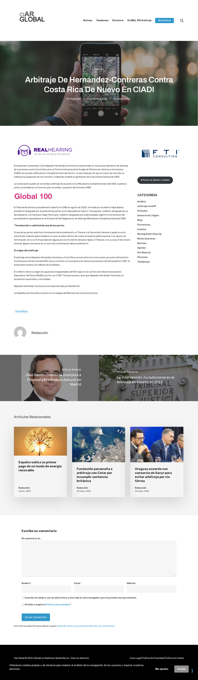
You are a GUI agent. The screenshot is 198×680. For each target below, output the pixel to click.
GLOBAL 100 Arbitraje (139, 20)
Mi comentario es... (32, 538)
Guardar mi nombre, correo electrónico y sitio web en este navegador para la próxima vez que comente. (81, 598)
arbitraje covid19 (146, 206)
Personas (142, 257)
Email (78, 583)
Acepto (181, 669)
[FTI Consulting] (161, 165)
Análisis (141, 201)
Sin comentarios (122, 98)
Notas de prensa (146, 238)
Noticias (87, 20)
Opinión (141, 248)
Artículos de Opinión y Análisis (155, 180)
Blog (139, 220)
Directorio (118, 20)
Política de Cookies (174, 658)
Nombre (27, 583)
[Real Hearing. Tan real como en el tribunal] (45, 158)
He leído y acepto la (48, 604)
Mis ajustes (161, 669)
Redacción (75, 98)
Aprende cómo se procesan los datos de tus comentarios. (86, 626)
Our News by (144, 252)
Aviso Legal (135, 658)
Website (131, 583)
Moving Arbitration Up (149, 234)
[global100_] (33, 201)
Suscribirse (164, 20)
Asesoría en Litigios (148, 215)
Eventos (141, 229)
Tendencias (102, 20)
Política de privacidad (58, 604)
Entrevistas (143, 224)
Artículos (142, 211)
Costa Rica (21, 311)
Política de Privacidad (153, 658)
